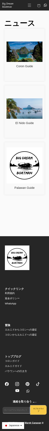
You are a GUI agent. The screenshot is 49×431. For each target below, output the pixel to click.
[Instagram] (17, 384)
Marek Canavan (33, 423)
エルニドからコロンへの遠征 (21, 329)
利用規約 (10, 293)
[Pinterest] (27, 384)
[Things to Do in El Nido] (24, 108)
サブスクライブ (38, 410)
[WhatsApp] (27, 391)
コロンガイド (12, 361)
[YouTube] (17, 391)
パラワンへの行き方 (16, 371)
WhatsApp (10, 303)
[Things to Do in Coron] (24, 52)
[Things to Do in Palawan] (24, 165)
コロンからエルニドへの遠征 (21, 334)
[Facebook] (7, 384)
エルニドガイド (13, 366)
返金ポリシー (12, 298)
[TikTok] (38, 384)
